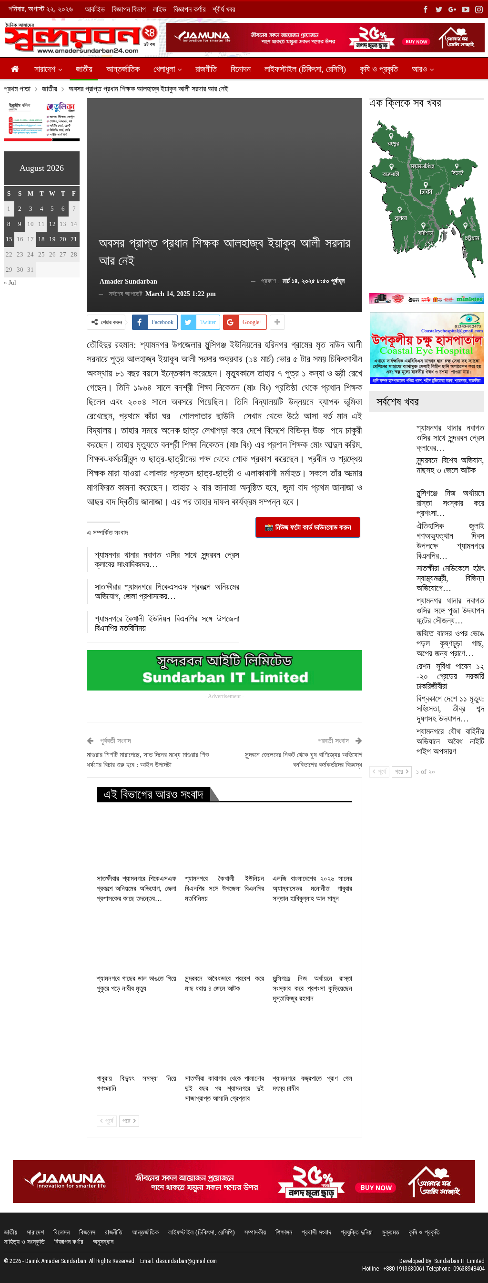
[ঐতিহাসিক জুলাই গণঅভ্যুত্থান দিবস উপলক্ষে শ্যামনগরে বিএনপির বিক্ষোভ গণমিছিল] (389, 536)
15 (9, 239)
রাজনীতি (206, 69)
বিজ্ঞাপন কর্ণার (189, 9)
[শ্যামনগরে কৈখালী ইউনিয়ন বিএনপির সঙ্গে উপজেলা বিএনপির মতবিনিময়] (224, 841)
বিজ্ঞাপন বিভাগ (129, 9)
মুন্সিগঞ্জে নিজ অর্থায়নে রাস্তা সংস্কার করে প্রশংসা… (450, 503)
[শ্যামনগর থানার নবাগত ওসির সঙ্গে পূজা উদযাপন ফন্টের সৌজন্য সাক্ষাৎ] (389, 611)
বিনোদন (241, 69)
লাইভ (159, 9)
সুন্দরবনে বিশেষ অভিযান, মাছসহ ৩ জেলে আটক (450, 465)
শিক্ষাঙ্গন (283, 1232)
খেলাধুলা (164, 69)
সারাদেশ (44, 69)
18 (41, 239)
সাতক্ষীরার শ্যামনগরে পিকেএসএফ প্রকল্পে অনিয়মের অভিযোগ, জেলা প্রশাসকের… (167, 591)
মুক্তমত (390, 1232)
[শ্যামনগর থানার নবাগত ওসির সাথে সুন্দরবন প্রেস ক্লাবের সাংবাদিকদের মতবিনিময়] (389, 438)
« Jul (10, 282)
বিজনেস (87, 1232)
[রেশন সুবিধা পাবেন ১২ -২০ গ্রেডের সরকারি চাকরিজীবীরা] (389, 676)
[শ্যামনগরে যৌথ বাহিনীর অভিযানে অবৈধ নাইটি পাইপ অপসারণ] (389, 742)
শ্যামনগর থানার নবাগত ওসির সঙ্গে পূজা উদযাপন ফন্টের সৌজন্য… (450, 610)
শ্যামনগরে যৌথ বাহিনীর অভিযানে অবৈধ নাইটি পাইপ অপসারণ (450, 741)
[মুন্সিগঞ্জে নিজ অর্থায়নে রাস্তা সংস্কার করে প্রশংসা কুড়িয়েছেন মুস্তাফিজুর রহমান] (312, 941)
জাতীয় (84, 69)
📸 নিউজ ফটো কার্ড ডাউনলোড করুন (307, 527)
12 (52, 223)
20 (63, 239)
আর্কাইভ (95, 9)
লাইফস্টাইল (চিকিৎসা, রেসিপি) (305, 69)
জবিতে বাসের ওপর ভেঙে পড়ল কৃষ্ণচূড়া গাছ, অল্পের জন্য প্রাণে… (450, 643)
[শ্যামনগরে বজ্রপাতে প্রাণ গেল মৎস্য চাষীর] (312, 1041)
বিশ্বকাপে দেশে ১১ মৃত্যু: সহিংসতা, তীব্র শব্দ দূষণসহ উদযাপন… (450, 708)
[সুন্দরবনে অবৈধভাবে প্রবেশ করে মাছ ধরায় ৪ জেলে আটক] (224, 941)
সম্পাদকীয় (255, 1232)
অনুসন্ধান (103, 1241)
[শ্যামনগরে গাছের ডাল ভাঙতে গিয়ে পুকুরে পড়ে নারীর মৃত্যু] (136, 941)
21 (74, 239)
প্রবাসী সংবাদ (316, 1232)
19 (52, 239)
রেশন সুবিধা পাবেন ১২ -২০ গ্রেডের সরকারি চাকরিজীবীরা (450, 676)
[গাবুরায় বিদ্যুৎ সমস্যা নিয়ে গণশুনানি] (136, 1041)
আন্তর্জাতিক (123, 69)
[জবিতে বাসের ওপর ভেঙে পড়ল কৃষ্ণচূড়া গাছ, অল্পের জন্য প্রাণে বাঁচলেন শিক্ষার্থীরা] (389, 644)
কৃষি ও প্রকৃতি (379, 69)
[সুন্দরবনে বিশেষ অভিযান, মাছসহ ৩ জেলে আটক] (389, 470)
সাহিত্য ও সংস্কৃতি (24, 1241)
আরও (419, 69)
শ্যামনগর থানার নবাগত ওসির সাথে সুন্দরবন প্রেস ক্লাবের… (450, 438)
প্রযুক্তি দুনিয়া (357, 1232)
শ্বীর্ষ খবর (224, 9)
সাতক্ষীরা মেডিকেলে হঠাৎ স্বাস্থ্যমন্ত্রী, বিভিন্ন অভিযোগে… (450, 578)
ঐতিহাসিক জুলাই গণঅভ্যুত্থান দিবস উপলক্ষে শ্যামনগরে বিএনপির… (450, 541)
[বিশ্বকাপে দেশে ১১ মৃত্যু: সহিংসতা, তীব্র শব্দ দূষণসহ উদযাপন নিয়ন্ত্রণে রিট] (389, 709)
